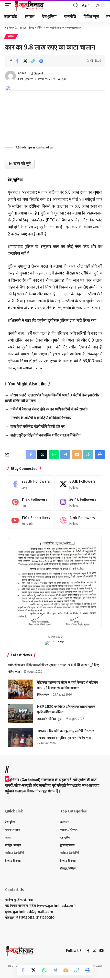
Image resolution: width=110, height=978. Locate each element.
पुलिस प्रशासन (68, 737)
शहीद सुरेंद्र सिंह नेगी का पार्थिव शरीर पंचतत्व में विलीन (45, 435)
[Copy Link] (33, 61)
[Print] (41, 61)
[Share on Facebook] (17, 61)
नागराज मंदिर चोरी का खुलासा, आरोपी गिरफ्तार (65, 731)
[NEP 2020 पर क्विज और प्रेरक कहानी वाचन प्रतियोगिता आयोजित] (20, 713)
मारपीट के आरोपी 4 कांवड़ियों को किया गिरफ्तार (40, 417)
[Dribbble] (79, 520)
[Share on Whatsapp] (44, 970)
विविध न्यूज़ (14, 671)
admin (22, 73)
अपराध (41, 737)
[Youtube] (31, 520)
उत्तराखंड (42, 719)
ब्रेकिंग (11, 36)
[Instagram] (79, 502)
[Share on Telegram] (55, 970)
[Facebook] (31, 483)
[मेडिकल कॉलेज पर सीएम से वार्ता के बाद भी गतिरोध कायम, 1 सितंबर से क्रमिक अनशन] (20, 689)
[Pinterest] (31, 502)
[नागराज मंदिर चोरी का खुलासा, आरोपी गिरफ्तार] (20, 737)
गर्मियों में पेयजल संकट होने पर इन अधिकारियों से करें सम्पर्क (48, 409)
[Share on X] (25, 61)
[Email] (65, 970)
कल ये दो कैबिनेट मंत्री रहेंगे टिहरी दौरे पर (37, 426)
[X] (79, 483)
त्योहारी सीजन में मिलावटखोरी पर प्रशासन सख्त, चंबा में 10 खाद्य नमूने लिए (53, 664)
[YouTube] (101, 950)
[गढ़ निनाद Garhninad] (29, 5)
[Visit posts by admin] (10, 76)
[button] (9, 5)
